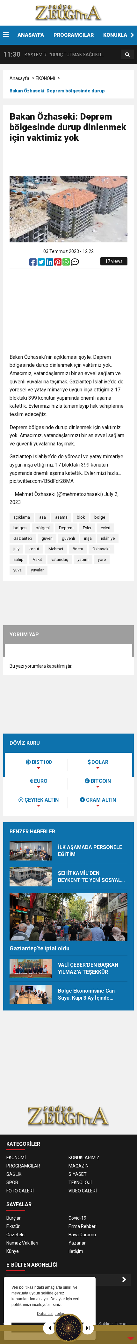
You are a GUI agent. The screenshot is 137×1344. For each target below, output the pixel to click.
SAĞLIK (13, 1174)
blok (81, 517)
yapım (83, 559)
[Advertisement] (73, 162)
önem (78, 548)
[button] (132, 35)
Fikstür (13, 1226)
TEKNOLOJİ (80, 1182)
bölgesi (43, 527)
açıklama (21, 517)
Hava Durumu (82, 1234)
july (16, 548)
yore (102, 559)
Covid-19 (77, 1218)
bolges (19, 527)
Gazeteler (16, 1234)
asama (61, 517)
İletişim (75, 1251)
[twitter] (42, 263)
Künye (12, 1251)
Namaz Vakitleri (22, 1243)
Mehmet (55, 548)
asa (42, 517)
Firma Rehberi (82, 1226)
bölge (99, 517)
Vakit (37, 559)
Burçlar (13, 1218)
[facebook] (33, 263)
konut (34, 548)
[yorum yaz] (75, 263)
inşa (88, 538)
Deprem (66, 527)
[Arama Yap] (127, 54)
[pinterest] (58, 263)
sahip (18, 559)
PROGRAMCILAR (74, 35)
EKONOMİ (45, 78)
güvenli (68, 538)
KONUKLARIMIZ (83, 1157)
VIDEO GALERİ (82, 1190)
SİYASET (77, 1174)
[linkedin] (50, 263)
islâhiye (108, 538)
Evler (87, 527)
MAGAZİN (78, 1165)
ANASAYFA (31, 35)
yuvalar (37, 570)
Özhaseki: (101, 548)
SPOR (12, 1182)
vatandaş (59, 559)
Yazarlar (77, 1243)
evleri (105, 527)
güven (47, 538)
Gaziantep (22, 538)
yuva (17, 570)
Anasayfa (19, 78)
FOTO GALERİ (20, 1190)
